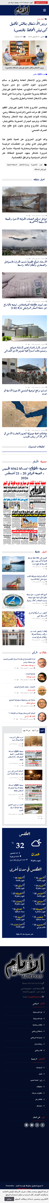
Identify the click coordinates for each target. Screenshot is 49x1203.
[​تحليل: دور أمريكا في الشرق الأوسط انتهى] (13, 619)
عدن (40, 165)
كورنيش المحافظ (40, 169)
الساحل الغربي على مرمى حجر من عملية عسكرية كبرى (15, 772)
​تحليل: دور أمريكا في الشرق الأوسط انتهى (38, 614)
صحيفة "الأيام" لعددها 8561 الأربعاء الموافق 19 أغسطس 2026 (15, 788)
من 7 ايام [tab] (35, 731)
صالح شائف (30, 703)
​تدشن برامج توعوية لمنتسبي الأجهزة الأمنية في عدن (25, 392)
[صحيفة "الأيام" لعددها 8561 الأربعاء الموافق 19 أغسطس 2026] (33, 792)
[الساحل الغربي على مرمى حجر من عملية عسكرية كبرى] (33, 775)
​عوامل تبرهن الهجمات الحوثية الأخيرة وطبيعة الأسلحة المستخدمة (26, 220)
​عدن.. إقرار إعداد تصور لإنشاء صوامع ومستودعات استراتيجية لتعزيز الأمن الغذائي (25, 349)
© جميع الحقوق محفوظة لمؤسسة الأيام (29, 1186)
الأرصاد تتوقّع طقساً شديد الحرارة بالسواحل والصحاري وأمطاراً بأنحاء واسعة (25, 263)
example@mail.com (34, 997)
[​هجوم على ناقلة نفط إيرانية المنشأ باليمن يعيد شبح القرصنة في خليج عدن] (13, 564)
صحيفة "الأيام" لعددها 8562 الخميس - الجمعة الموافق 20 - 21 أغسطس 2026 (24, 473)
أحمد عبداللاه (30, 677)
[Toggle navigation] (44, 10)
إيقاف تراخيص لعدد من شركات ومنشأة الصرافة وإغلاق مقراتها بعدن (38, 634)
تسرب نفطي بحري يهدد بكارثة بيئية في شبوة (16, 738)
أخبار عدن (40, 19)
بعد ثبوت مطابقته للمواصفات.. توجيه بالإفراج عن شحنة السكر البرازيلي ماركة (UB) (25, 306)
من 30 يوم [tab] (26, 731)
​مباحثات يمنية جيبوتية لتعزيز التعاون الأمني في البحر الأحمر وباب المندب (25, 435)
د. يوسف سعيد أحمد (28, 665)
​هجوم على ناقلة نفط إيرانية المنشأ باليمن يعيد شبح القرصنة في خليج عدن (37, 560)
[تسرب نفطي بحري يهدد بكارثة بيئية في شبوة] (33, 741)
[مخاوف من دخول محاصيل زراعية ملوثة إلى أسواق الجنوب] (33, 809)
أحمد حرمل (31, 690)
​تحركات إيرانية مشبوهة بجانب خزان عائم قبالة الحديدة (37, 578)
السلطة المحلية (12, 165)
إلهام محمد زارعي (30, 716)
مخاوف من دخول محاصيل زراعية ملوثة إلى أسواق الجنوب (15, 808)
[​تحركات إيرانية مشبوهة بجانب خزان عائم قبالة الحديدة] (13, 582)
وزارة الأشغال (24, 165)
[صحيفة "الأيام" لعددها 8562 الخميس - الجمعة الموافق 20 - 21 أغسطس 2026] (24, 512)
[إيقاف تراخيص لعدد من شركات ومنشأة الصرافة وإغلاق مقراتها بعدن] (13, 637)
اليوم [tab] (42, 731)
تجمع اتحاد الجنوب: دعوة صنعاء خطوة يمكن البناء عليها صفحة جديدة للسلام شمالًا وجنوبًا (36, 597)
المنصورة (34, 165)
